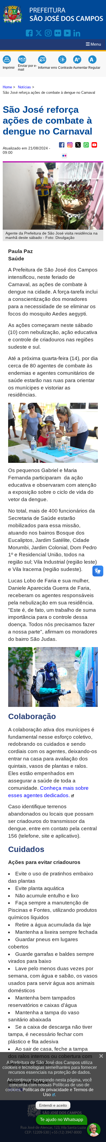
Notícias (24, 87)
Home (7, 87)
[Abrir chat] (94, 1130)
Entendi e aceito (53, 1105)
